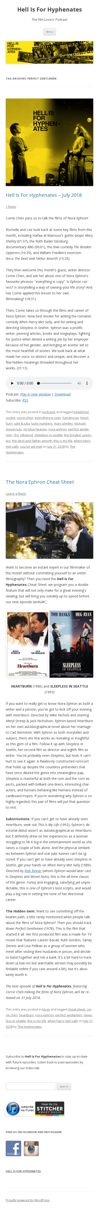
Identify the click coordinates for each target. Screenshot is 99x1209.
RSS (25, 400)
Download (63, 394)
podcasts (49, 412)
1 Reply (11, 207)
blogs (46, 1009)
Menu (49, 31)
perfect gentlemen (68, 1015)
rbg (16, 435)
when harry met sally (63, 1021)
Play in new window (35, 394)
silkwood (26, 435)
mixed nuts (14, 429)
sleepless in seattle (48, 435)
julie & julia (22, 423)
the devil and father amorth (32, 441)
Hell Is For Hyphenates (49, 9)
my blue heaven (35, 429)
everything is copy (48, 417)
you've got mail (31, 446)
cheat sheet (76, 1009)
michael (80, 423)
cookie (10, 417)
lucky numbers (42, 423)
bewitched (81, 412)
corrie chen (25, 417)
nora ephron (57, 429)
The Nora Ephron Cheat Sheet (40, 482)
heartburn (26, 1015)
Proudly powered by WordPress (28, 1200)
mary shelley (63, 423)
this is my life (63, 441)
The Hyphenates (30, 1026)
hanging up (70, 417)
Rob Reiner (33, 870)
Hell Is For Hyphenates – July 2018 (44, 195)
